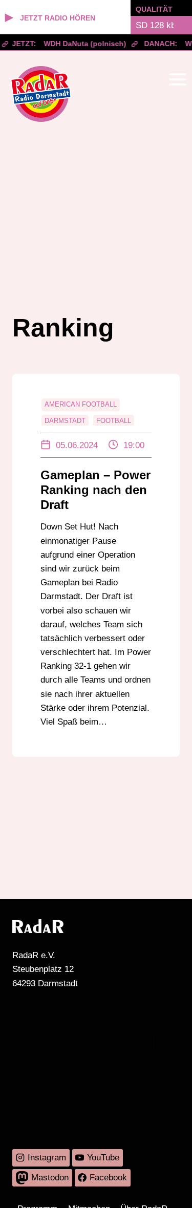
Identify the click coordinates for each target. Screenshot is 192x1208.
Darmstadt (65, 421)
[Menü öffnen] (177, 79)
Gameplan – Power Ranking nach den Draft (95, 490)
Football (113, 421)
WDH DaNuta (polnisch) (82, 43)
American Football (81, 404)
